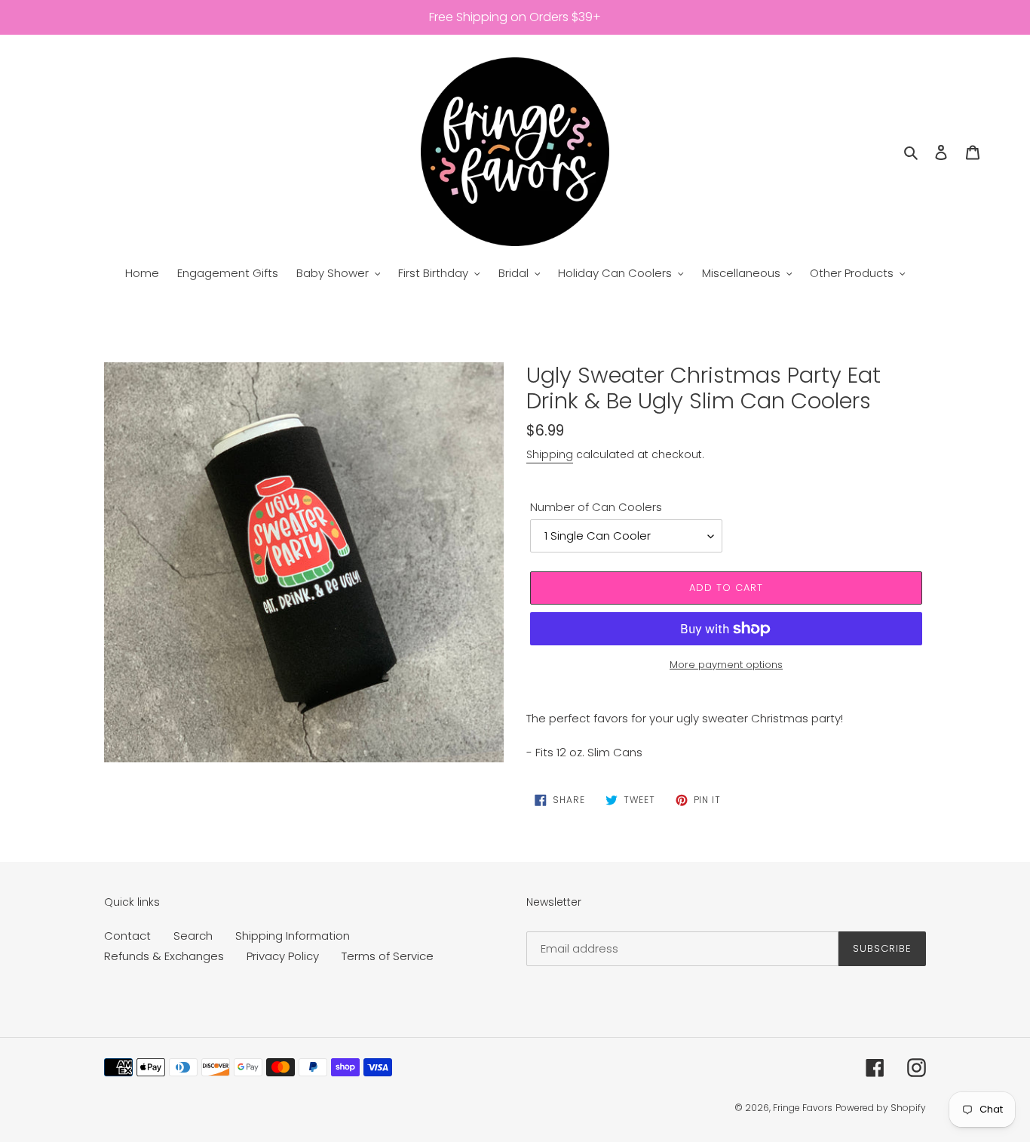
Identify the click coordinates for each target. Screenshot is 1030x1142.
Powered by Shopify (880, 1107)
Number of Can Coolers (596, 507)
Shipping (549, 454)
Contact (127, 935)
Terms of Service (388, 956)
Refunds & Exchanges (164, 956)
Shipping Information (292, 935)
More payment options (726, 664)
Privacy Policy (283, 956)
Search (193, 935)
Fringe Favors (802, 1107)
